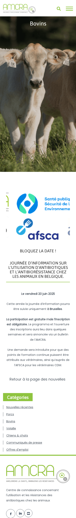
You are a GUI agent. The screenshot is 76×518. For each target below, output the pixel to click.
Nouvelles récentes (19, 407)
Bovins (10, 421)
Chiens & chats (17, 435)
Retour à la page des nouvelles (38, 379)
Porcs (10, 414)
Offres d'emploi (17, 450)
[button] (69, 9)
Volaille (11, 428)
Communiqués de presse (24, 443)
